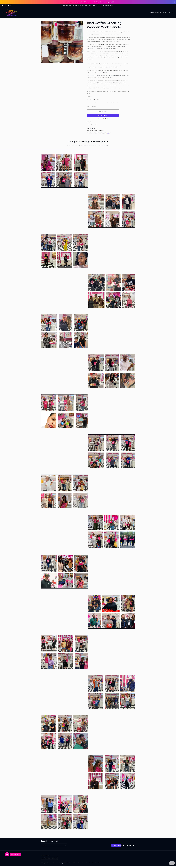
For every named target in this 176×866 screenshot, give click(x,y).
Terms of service (86, 863)
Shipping (89, 130)
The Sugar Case (49, 863)
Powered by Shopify (58, 863)
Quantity (89, 121)
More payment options (103, 118)
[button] (3, 12)
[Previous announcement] (54, 5)
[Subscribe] (65, 845)
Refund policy (68, 863)
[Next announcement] (121, 5)
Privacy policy (77, 863)
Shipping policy (96, 863)
